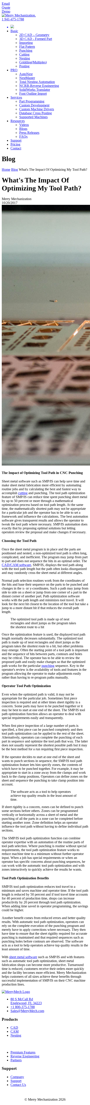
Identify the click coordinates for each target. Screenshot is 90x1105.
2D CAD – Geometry (34, 35)
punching (48, 666)
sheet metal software (23, 957)
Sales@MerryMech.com (27, 1011)
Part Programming (31, 101)
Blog (14, 169)
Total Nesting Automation (37, 82)
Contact (15, 148)
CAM (14, 1031)
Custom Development (34, 105)
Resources (17, 121)
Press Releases (29, 132)
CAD (14, 1027)
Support (15, 140)
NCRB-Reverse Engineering (39, 86)
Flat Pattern (27, 46)
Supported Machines (33, 117)
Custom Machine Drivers (36, 109)
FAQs (23, 136)
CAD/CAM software (16, 565)
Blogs (23, 129)
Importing (26, 43)
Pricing (15, 144)
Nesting (24, 58)
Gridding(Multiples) (33, 62)
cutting (23, 493)
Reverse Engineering (24, 1056)
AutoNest (26, 74)
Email (6, 3)
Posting (24, 66)
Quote (6, 7)
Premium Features (22, 1052)
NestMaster (27, 78)
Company (17, 1077)
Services (16, 97)
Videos (24, 125)
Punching (25, 50)
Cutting (24, 54)
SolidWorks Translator (34, 89)
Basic (14, 31)
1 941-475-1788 (13, 19)
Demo (6, 11)
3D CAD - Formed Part (35, 39)
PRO (13, 70)
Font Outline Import (33, 93)
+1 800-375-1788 (22, 1007)
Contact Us (18, 1085)
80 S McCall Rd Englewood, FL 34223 (26, 1001)
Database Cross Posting (35, 113)
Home (6, 169)
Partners (16, 1060)
